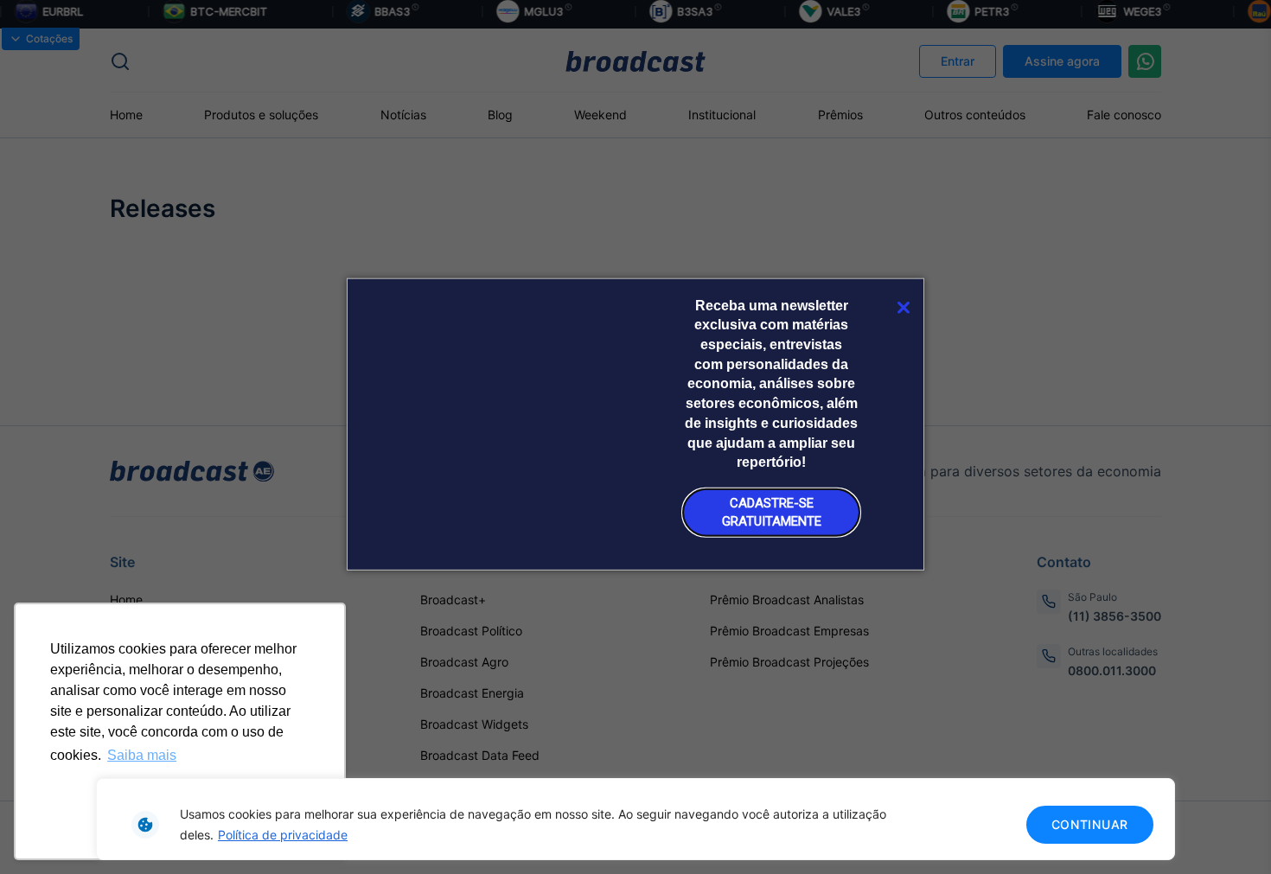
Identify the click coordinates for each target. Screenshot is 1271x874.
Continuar (1089, 824)
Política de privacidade (283, 834)
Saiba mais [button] (141, 755)
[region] (635, 819)
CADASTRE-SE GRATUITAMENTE (771, 511)
